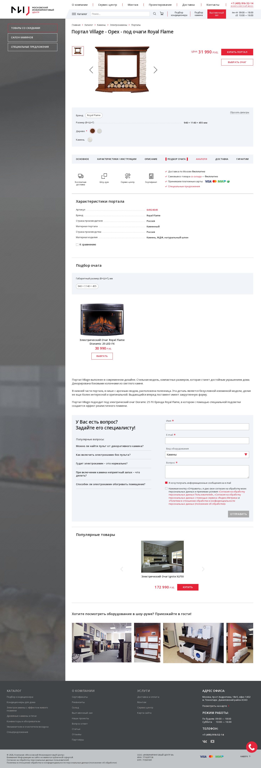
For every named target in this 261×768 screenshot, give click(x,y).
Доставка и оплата (148, 696)
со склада (196, 176)
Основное (82, 159)
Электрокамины (118, 24)
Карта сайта (144, 712)
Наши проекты (80, 718)
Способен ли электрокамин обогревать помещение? (110, 484)
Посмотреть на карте (214, 705)
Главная (76, 24)
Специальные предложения (30, 46)
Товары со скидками (25, 28)
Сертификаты (80, 696)
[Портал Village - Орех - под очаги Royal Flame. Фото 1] (78, 51)
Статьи (76, 729)
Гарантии (242, 159)
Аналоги (201, 159)
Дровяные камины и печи (22, 715)
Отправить (238, 514)
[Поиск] (154, 14)
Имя (168, 420)
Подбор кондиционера (179, 14)
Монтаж (133, 4)
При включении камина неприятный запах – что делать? (108, 474)
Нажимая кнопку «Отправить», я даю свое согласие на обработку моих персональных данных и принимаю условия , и (207, 496)
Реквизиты (78, 702)
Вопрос (170, 462)
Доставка (188, 4)
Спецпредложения (17, 732)
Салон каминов (22, 37)
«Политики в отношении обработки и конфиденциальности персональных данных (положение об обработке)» (202, 502)
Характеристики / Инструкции (116, 159)
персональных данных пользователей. (50, 760)
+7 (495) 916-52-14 (242, 3)
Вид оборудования (177, 448)
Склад (75, 707)
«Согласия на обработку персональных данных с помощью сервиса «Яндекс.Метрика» (205, 496)
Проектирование (160, 4)
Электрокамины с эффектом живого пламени (27, 709)
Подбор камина (199, 14)
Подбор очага (177, 159)
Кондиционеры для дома (21, 702)
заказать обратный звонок (242, 6)
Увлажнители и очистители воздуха (27, 726)
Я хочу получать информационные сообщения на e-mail (200, 482)
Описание (151, 159)
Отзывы (76, 734)
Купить (188, 587)
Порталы (136, 24)
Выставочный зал (217, 14)
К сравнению (88, 244)
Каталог (82, 14)
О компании (80, 4)
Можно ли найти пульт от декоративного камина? (109, 446)
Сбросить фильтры (239, 112)
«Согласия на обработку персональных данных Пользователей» (207, 493)
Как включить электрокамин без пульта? (103, 454)
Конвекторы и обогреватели (23, 721)
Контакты (212, 4)
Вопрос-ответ (80, 723)
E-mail (169, 434)
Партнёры (78, 739)
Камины (101, 24)
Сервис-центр (107, 4)
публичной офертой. (63, 757)
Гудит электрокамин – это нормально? (102, 463)
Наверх (244, 756)
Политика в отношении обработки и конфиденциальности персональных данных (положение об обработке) (62, 762)
